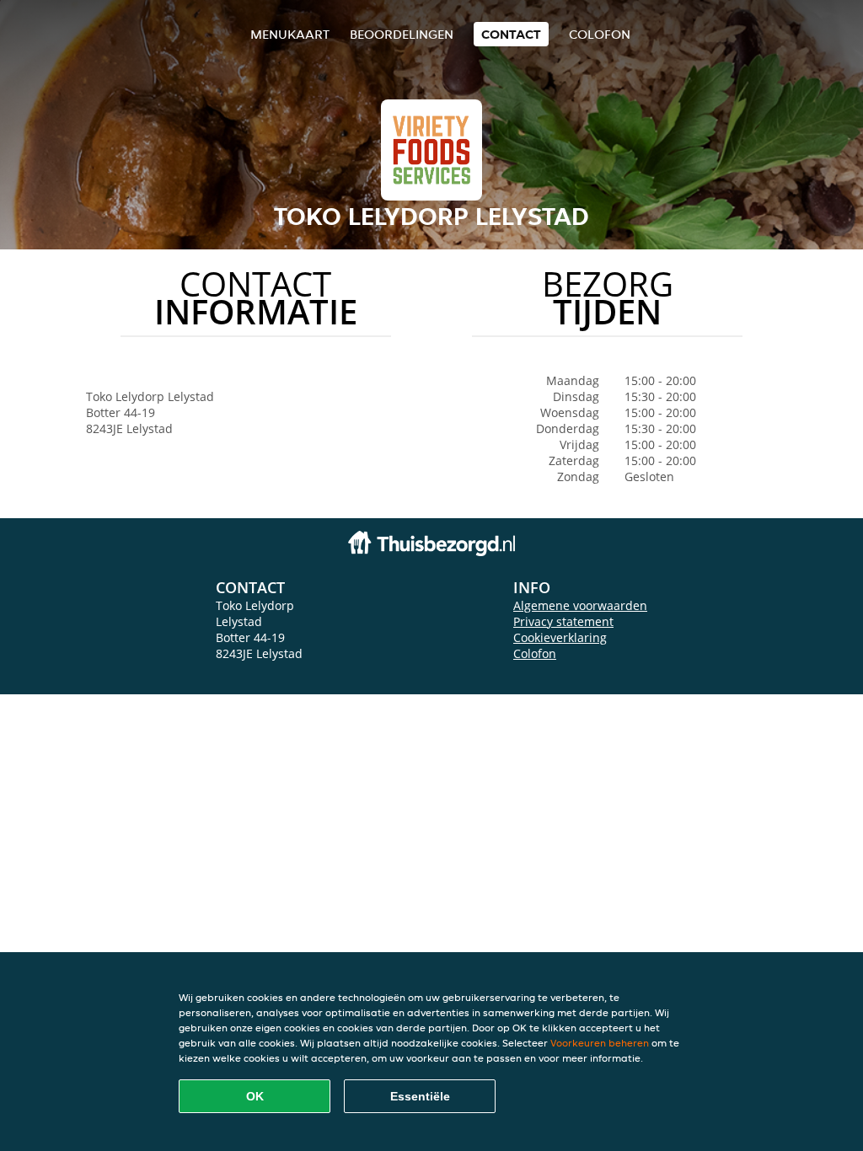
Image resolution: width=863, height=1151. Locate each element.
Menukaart (290, 34)
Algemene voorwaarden (580, 605)
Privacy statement (563, 621)
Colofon (534, 653)
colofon (599, 34)
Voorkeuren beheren (599, 1042)
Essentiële (420, 1096)
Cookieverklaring (560, 637)
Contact (511, 34)
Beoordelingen (401, 34)
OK (255, 1096)
